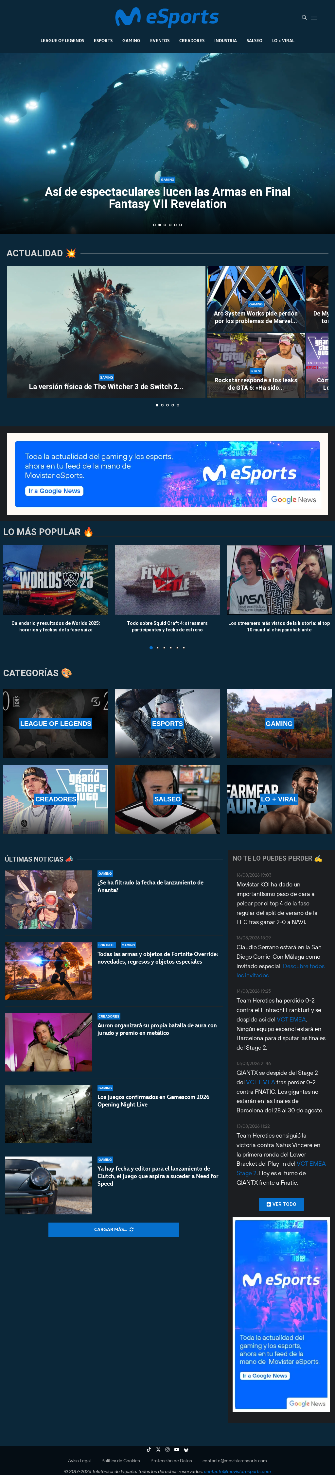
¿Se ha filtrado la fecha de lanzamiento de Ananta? (150, 886)
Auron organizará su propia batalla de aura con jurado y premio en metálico (157, 1029)
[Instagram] (167, 1449)
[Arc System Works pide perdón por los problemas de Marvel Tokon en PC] (256, 299)
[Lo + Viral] (279, 799)
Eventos (159, 40)
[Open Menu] (314, 18)
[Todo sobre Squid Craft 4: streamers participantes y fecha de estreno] (167, 580)
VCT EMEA (291, 1019)
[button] (12, 143)
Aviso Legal (79, 1461)
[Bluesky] (186, 1449)
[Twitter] (158, 1449)
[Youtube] (176, 1449)
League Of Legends (62, 40)
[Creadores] (55, 799)
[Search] (304, 18)
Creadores (191, 40)
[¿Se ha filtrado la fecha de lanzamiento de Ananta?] (48, 899)
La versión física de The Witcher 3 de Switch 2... (106, 387)
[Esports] (167, 723)
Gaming (131, 40)
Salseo (254, 40)
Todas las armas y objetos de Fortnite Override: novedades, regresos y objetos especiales (157, 958)
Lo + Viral (283, 40)
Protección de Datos (171, 1461)
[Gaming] (279, 723)
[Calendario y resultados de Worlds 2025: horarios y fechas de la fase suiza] (55, 580)
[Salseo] (167, 799)
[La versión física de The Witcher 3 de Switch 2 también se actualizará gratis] (106, 332)
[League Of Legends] (55, 723)
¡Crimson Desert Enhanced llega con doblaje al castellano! (167, 200)
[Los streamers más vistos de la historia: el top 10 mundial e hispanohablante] (279, 580)
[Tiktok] (149, 1449)
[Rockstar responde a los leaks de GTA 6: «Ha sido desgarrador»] (256, 365)
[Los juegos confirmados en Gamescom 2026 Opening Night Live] (48, 1114)
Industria (225, 40)
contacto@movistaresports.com (235, 1461)
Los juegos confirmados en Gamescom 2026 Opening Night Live (153, 1100)
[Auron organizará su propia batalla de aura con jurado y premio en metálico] (48, 1042)
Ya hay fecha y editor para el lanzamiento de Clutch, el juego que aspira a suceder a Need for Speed (158, 1176)
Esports (103, 40)
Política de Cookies (120, 1461)
